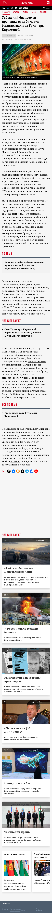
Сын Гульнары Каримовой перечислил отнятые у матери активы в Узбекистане (23, 332)
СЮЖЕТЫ (43, 12)
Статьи (16, 12)
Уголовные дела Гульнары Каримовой (16, 40)
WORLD (25, 8)
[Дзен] (22, 471)
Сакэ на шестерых (14, 854)
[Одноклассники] (18, 471)
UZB (20, 8)
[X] (9, 471)
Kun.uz (16, 113)
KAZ (4, 8)
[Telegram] (27, 471)
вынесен (15, 461)
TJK (12, 8)
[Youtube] (36, 471)
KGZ (8, 8)
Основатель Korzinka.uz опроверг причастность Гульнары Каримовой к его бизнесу (24, 265)
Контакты (6, 903)
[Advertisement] (26, 505)
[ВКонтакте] (13, 471)
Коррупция (29, 36)
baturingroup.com (15, 910)
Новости (6, 12)
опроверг (14, 281)
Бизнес (20, 36)
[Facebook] (31, 471)
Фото (34, 12)
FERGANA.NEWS (26, 2)
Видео (25, 12)
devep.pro (39, 910)
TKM (16, 8)
